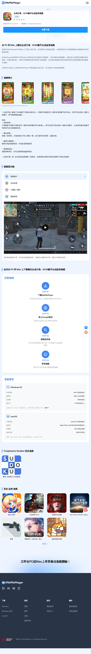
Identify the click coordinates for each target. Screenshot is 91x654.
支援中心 (50, 611)
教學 (26, 611)
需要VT (47, 408)
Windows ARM (7, 611)
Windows (5, 606)
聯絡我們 (50, 606)
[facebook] (3, 588)
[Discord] (8, 588)
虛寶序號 (27, 621)
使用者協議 (73, 611)
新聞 (26, 606)
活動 (26, 616)
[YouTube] (13, 588)
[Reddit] (19, 588)
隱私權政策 (73, 606)
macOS (4, 616)
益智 (16, 17)
